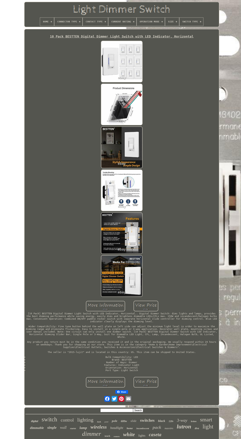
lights (141, 435)
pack (157, 427)
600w (124, 421)
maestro (169, 428)
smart (206, 419)
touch (107, 436)
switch (49, 419)
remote (117, 436)
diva (197, 428)
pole (114, 421)
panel (106, 422)
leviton (194, 421)
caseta (155, 434)
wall (63, 427)
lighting (85, 420)
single (51, 427)
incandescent (142, 428)
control (67, 420)
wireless (99, 427)
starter (73, 428)
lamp (83, 428)
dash (99, 422)
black (161, 421)
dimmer (91, 433)
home (130, 428)
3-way (182, 420)
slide (134, 421)
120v (171, 421)
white (129, 434)
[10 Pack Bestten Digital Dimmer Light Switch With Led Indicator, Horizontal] (121, 61)
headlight (116, 428)
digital (34, 421)
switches (147, 420)
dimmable (37, 428)
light (208, 426)
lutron (184, 426)
